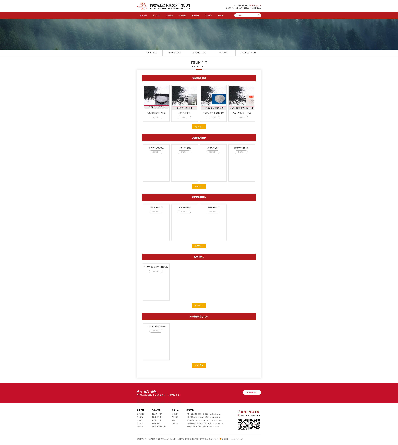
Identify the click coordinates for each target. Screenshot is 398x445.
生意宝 (187, 439)
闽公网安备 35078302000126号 (232, 439)
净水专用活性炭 (185, 148)
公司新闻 (175, 414)
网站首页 (143, 15)
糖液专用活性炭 (185, 113)
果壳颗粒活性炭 (199, 53)
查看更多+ (155, 117)
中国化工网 (180, 439)
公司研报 (175, 423)
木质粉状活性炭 (150, 53)
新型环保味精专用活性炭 (156, 113)
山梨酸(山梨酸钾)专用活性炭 (213, 113)
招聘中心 (195, 15)
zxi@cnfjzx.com (215, 414)
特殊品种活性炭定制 (248, 53)
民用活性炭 (223, 53)
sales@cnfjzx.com (217, 420)
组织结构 (140, 426)
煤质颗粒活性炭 (175, 53)
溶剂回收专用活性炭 (241, 148)
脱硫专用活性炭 (213, 148)
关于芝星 (156, 15)
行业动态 (175, 417)
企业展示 (140, 420)
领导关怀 (175, 420)
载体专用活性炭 (156, 207)
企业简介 (140, 417)
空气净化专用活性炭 (156, 148)
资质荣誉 (140, 423)
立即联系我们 (252, 392)
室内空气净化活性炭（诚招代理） (156, 267)
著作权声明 (200, 439)
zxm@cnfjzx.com (213, 426)
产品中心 (169, 15)
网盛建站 (193, 439)
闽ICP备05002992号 (211, 439)
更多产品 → (199, 127)
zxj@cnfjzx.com (215, 417)
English (221, 15)
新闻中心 (182, 15)
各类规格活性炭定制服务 (156, 326)
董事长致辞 (141, 414)
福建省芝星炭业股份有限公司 (170, 6)
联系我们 (208, 15)
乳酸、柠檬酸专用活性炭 (242, 113)
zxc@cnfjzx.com (218, 423)
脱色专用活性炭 (185, 207)
